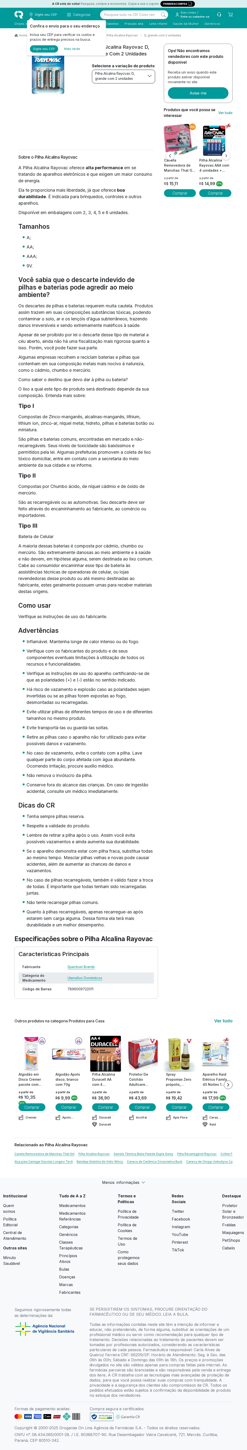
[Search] (163, 15)
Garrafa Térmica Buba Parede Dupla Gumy (143, 1154)
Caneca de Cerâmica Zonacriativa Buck (154, 1161)
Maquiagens (233, 1232)
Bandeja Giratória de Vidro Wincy (100, 1161)
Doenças (67, 1277)
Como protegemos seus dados (129, 1257)
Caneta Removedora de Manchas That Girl (44, 1154)
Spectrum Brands (81, 967)
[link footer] (102, 1417)
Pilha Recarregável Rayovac (197, 1154)
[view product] (180, 139)
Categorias (68, 1226)
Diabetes (112, 24)
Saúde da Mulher (186, 24)
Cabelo (228, 1248)
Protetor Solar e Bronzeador (233, 1211)
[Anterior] (170, 155)
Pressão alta (133, 24)
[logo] (18, 14)
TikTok (178, 1250)
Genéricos (212, 24)
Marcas (66, 1284)
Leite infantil (158, 24)
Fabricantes (70, 1292)
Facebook (181, 1219)
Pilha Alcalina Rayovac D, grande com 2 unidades (115, 76)
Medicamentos (72, 1205)
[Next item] (228, 1084)
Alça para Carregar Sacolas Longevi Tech (43, 1161)
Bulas (64, 1269)
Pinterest (180, 1242)
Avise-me (198, 93)
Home (23, 35)
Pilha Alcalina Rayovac (122, 35)
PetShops (231, 1240)
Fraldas (229, 1224)
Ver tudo (225, 113)
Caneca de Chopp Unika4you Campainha (215, 1161)
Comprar (179, 193)
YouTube (180, 1234)
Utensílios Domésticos (85, 978)
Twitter (178, 1211)
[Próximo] (226, 155)
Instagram (181, 1226)
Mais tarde (72, 49)
